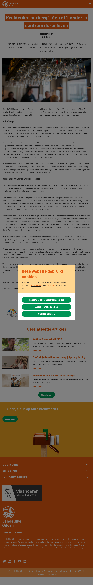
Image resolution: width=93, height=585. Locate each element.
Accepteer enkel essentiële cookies (46, 300)
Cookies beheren (46, 313)
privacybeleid (51, 285)
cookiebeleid (36, 285)
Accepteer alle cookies (46, 307)
